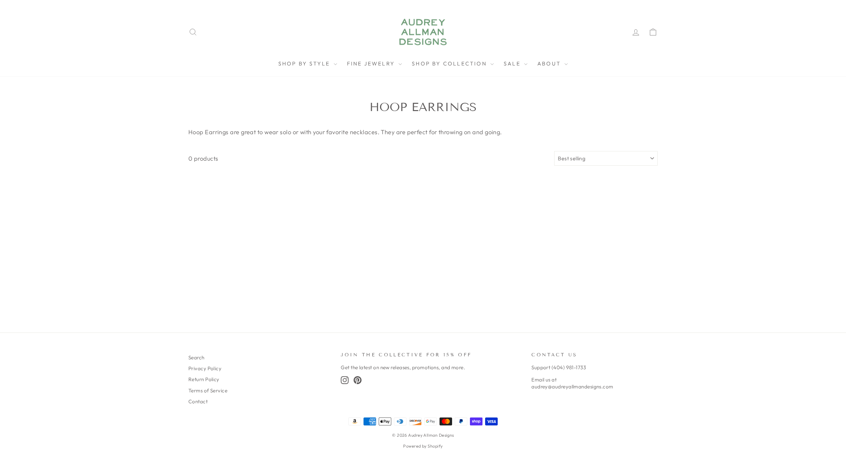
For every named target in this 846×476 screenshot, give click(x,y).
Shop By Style (305, 63)
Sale (513, 63)
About (550, 63)
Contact (198, 401)
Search (196, 357)
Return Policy (203, 379)
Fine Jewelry (372, 63)
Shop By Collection (450, 63)
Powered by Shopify (422, 446)
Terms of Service (207, 390)
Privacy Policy (204, 368)
